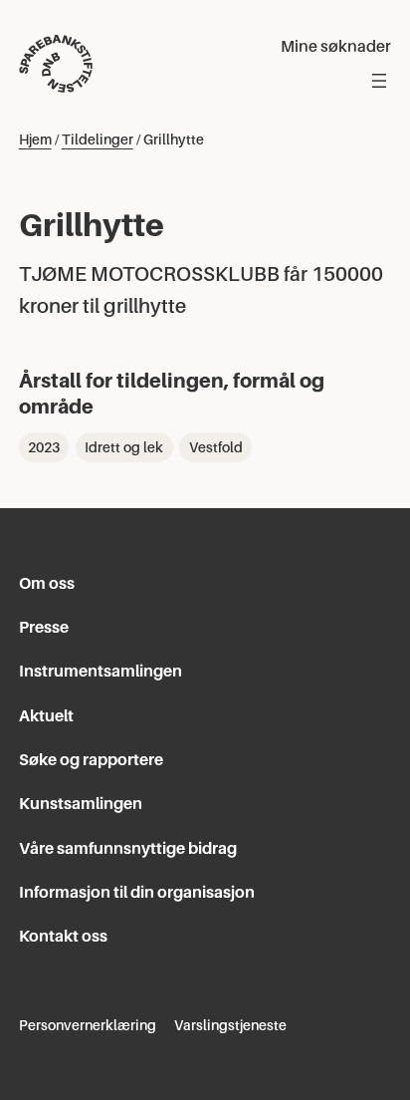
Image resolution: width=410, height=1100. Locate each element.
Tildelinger (97, 139)
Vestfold (216, 447)
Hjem (35, 139)
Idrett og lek (124, 447)
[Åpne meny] (379, 81)
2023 (44, 447)
